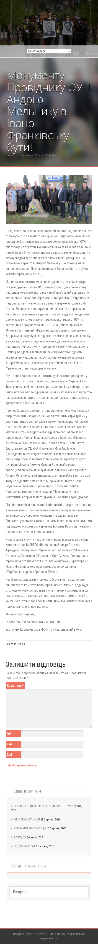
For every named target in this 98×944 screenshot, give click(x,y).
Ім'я (9, 734)
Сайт (10, 754)
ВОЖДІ (18, 837)
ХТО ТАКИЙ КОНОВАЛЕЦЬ (30, 828)
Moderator (50, 155)
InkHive (32, 934)
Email (10, 744)
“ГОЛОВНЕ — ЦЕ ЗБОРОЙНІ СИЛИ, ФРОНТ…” (41, 806)
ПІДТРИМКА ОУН (24, 846)
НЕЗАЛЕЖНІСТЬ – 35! (27, 819)
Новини (21, 644)
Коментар (15, 685)
